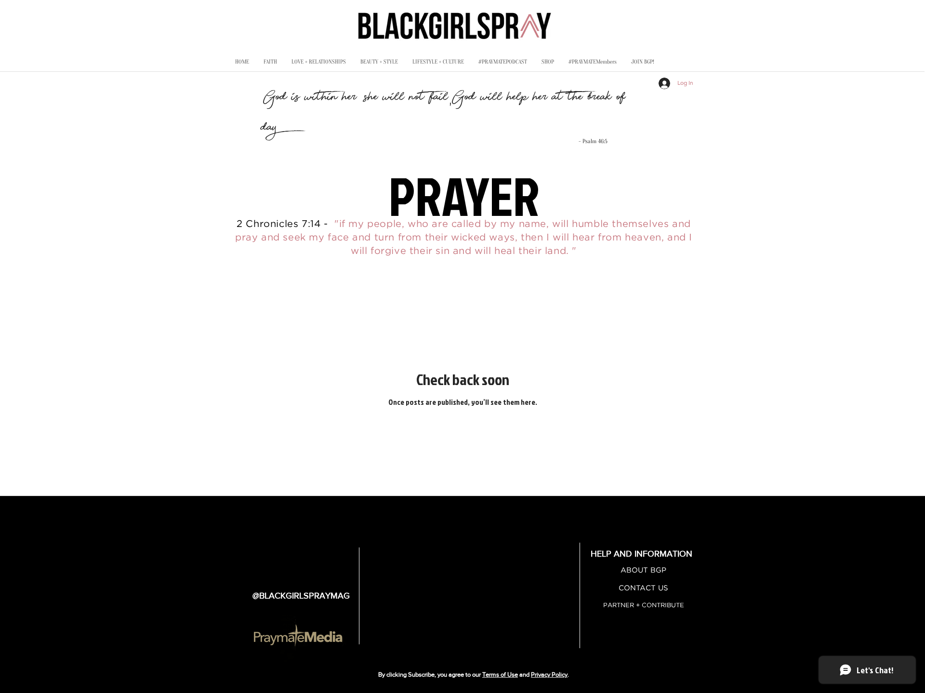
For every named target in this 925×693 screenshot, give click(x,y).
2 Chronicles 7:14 (278, 224)
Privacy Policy (549, 674)
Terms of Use (500, 674)
